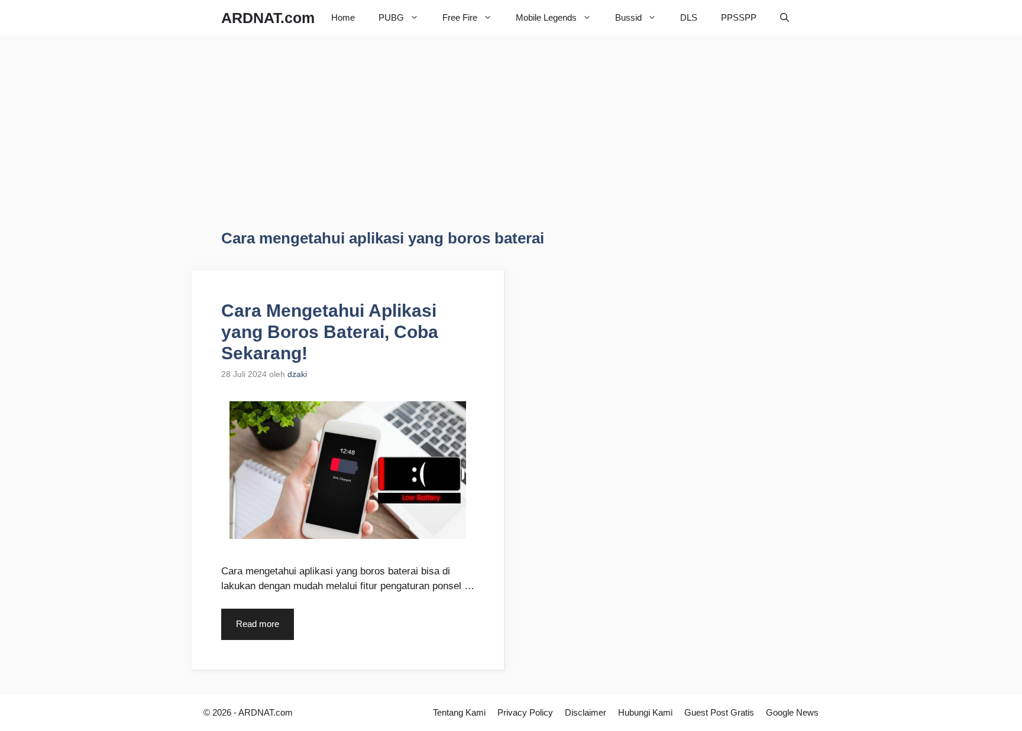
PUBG (391, 17)
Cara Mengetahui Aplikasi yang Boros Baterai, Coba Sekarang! (329, 332)
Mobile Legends (546, 17)
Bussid (628, 17)
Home (343, 17)
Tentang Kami (459, 712)
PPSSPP (738, 17)
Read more (257, 624)
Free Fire (459, 17)
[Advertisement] (320, 142)
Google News (792, 712)
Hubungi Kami (645, 712)
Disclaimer (585, 712)
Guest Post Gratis (719, 712)
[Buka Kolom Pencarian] (784, 17)
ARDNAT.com (268, 17)
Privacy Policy (525, 712)
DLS (688, 17)
